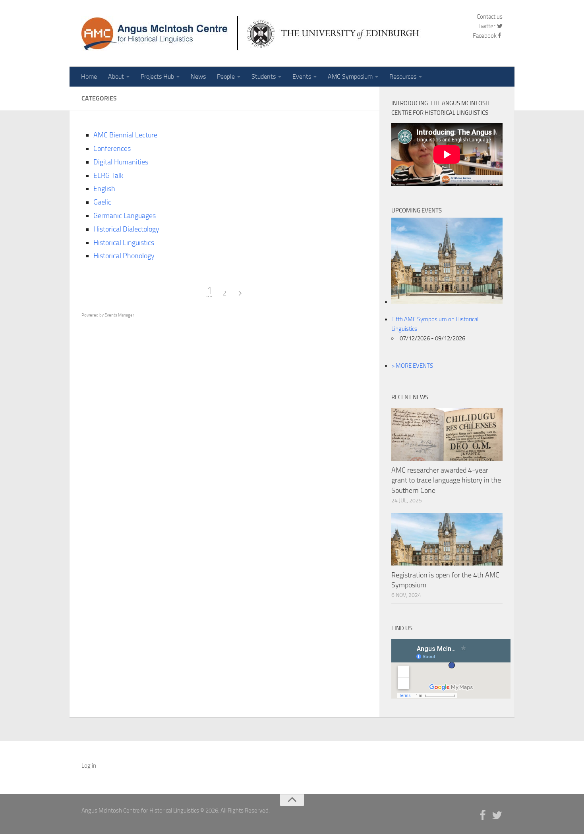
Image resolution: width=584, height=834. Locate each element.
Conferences (112, 148)
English (104, 188)
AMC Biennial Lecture (125, 135)
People (226, 76)
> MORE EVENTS (412, 365)
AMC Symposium (350, 76)
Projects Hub (157, 76)
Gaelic (102, 202)
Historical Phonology (124, 255)
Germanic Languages (124, 215)
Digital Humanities (120, 162)
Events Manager (119, 315)
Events (301, 76)
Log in (88, 765)
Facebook (485, 35)
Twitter (487, 26)
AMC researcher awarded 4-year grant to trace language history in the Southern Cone (446, 480)
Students (263, 76)
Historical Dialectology (126, 229)
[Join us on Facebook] (482, 815)
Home (89, 76)
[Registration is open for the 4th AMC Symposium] (447, 539)
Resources (402, 76)
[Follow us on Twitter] (497, 815)
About (116, 76)
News (198, 76)
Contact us (490, 16)
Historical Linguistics (123, 242)
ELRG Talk (108, 175)
